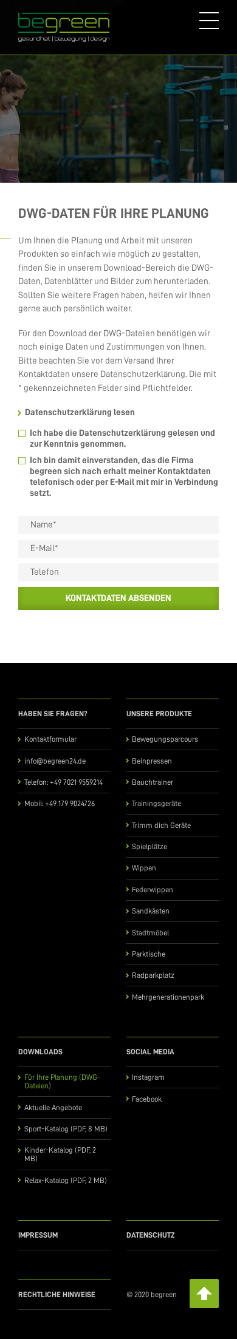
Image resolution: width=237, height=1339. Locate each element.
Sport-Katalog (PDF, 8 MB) (66, 1129)
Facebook (147, 1099)
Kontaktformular (50, 739)
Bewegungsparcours (165, 739)
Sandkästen (151, 911)
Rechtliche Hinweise (56, 1294)
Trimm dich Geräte (161, 825)
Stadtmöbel (150, 933)
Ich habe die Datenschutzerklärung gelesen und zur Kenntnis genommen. (122, 439)
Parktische (148, 954)
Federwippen (152, 889)
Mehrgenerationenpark (168, 997)
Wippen (144, 868)
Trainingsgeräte (156, 803)
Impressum (38, 1235)
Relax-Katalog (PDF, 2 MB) (65, 1180)
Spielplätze (149, 846)
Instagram (148, 1077)
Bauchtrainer (152, 782)
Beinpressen (152, 761)
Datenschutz (150, 1235)
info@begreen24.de (55, 761)
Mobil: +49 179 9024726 (59, 803)
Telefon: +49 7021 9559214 (63, 782)
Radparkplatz (153, 975)
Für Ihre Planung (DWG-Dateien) (62, 1081)
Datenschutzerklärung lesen (80, 412)
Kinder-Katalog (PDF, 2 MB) (60, 1154)
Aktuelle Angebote (53, 1107)
